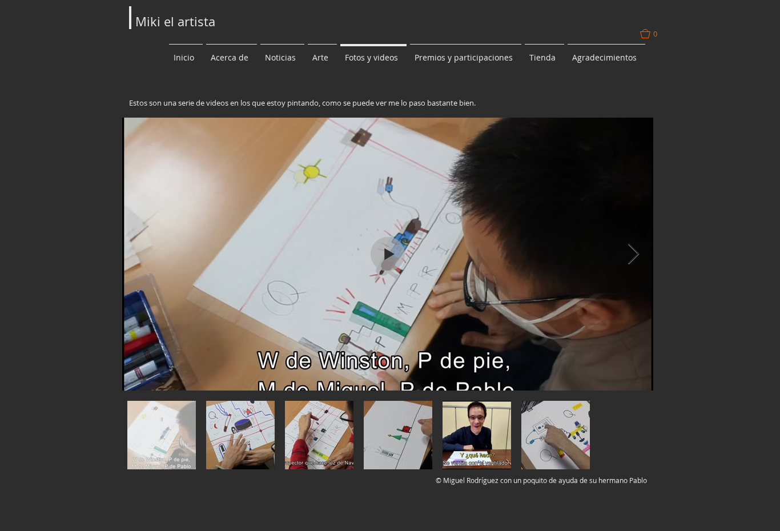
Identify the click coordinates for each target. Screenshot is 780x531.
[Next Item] (633, 254)
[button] (655, 33)
